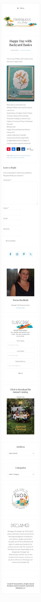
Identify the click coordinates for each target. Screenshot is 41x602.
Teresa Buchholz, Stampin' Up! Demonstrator (20, 21)
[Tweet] (18, 149)
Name (6, 208)
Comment (7, 180)
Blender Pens (17, 155)
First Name (20, 341)
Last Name (20, 351)
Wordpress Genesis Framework (16, 586)
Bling (22, 155)
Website (6, 229)
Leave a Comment (25, 50)
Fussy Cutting (20, 157)
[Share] (13, 149)
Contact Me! (20, 308)
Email (5, 218)
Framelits (13, 157)
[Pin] (8, 149)
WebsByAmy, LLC (20, 588)
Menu (22, 8)
